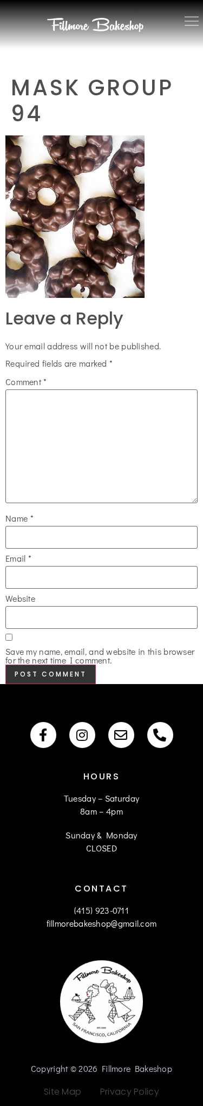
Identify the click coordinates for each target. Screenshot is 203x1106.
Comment (26, 382)
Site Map (62, 1091)
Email (18, 558)
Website (20, 598)
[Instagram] (82, 735)
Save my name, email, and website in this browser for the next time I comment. (99, 656)
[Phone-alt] (160, 735)
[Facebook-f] (43, 735)
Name (19, 518)
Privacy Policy (126, 1091)
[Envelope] (121, 735)
